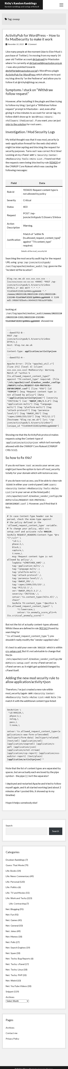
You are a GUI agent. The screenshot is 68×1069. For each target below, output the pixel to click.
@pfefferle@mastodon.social (21, 70)
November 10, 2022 (16, 44)
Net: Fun (10, 914)
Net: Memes (12, 936)
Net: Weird (11, 980)
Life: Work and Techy (16, 898)
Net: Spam (11, 953)
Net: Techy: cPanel (15, 964)
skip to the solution (16, 124)
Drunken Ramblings (15, 859)
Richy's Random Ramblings (21, 3)
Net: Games (12, 920)
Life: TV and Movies (15, 892)
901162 (43, 628)
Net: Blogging (12, 909)
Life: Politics (12, 887)
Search (9, 825)
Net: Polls (10, 942)
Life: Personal (12, 881)
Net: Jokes (11, 931)
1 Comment (32, 44)
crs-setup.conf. (14, 651)
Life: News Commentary (17, 876)
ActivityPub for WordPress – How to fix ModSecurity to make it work (33, 37)
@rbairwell (39, 59)
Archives (10, 997)
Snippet (9, 991)
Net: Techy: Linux (14, 969)
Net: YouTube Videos (16, 986)
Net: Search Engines (16, 947)
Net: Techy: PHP (14, 975)
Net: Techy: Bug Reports (18, 958)
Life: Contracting (17, 903)
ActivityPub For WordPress (21, 74)
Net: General (12, 925)
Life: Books (11, 870)
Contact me (11, 1033)
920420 (53, 162)
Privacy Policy (12, 1038)
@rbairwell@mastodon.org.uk (45, 63)
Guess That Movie (15, 865)
